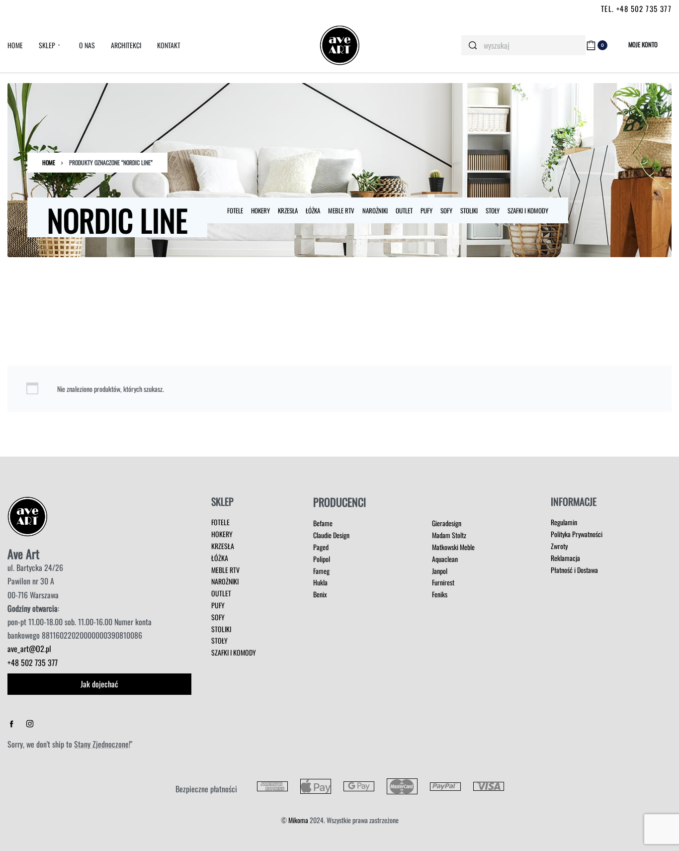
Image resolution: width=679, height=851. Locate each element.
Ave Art (23, 554)
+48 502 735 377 (32, 662)
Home (48, 162)
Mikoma (298, 820)
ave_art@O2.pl (29, 649)
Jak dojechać (99, 684)
